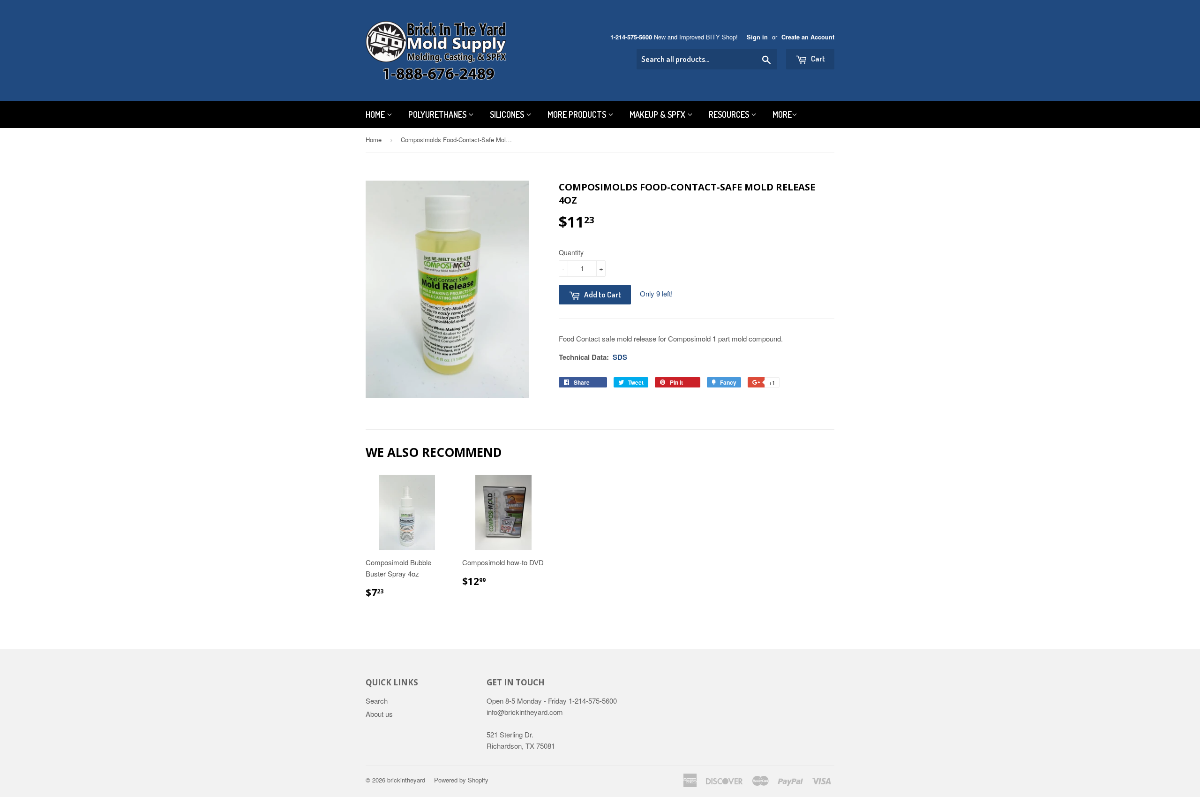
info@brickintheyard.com (525, 712)
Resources (730, 114)
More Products (578, 114)
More (782, 114)
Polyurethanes (438, 114)
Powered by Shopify (461, 779)
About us (379, 714)
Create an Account (807, 37)
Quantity (571, 252)
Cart (817, 58)
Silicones (508, 114)
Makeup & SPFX (658, 114)
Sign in (757, 37)
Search (377, 701)
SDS (620, 357)
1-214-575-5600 (631, 37)
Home (376, 114)
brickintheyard (406, 779)
